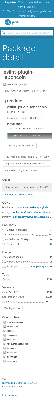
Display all (10, 308)
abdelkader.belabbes (17, 344)
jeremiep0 (12, 335)
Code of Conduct (12, 386)
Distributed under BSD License (19, 382)
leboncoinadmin (15, 322)
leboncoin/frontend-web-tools (27, 163)
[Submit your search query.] (3, 32)
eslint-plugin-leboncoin (23, 170)
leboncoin (12, 85)
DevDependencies (19, 261)
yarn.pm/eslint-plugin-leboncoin (28, 156)
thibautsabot (14, 327)
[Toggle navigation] (45, 22)
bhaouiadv (12, 361)
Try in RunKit (9, 194)
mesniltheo (12, 353)
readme (14, 100)
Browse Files (26, 194)
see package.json (41, 266)
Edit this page (10, 395)
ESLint (39, 128)
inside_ (10, 331)
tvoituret (12, 357)
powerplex (12, 348)
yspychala (12, 340)
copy (46, 156)
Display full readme (19, 145)
